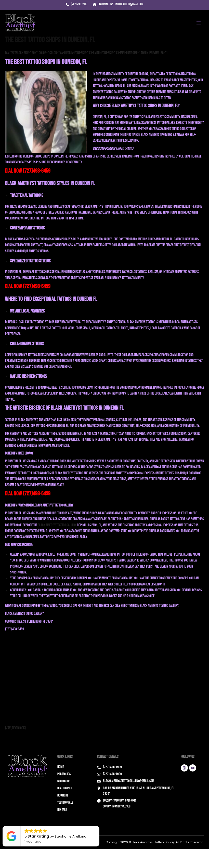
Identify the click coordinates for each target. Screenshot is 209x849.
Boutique (62, 795)
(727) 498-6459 (14, 629)
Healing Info (64, 788)
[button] (99, 826)
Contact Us (63, 781)
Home (60, 767)
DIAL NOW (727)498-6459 (27, 170)
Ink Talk (62, 809)
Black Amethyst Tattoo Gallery (57, 525)
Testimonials (65, 802)
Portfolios (64, 774)
